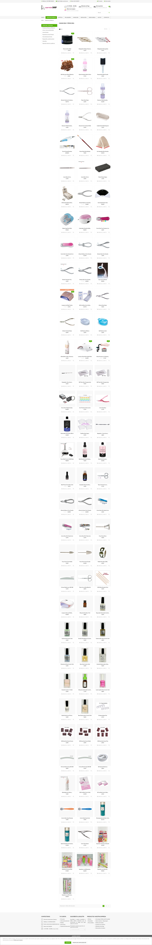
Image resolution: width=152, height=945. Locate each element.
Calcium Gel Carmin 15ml (67, 638)
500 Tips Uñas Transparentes (85, 382)
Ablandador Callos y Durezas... (67, 356)
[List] (61, 29)
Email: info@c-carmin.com (62, 1)
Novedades (90, 920)
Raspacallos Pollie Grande (102, 74)
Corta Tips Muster (85, 843)
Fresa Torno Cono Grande (85, 561)
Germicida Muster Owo (103, 202)
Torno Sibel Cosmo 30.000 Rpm (67, 459)
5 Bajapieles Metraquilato (102, 48)
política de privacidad (74, 927)
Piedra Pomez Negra (102, 177)
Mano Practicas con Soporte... (102, 356)
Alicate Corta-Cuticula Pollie (85, 125)
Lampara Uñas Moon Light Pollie (85, 356)
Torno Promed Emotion (67, 151)
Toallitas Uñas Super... (84, 433)
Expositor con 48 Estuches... (85, 869)
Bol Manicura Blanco (85, 330)
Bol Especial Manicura (102, 766)
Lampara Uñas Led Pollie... (67, 612)
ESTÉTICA (60, 17)
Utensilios (45, 41)
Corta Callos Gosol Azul (85, 818)
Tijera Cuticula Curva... (102, 484)
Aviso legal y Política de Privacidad (103, 919)
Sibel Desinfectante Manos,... (85, 459)
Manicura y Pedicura (48, 25)
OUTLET (99, 17)
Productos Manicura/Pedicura (49, 28)
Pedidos (62, 922)
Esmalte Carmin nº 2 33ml (67, 689)
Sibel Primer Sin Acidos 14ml (67, 484)
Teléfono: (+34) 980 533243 (48, 1)
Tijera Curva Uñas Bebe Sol (85, 587)
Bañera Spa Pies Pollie (67, 228)
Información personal (64, 920)
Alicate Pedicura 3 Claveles (85, 202)
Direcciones (62, 924)
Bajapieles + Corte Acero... (102, 433)
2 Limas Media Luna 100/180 (67, 587)
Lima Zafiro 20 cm (67, 177)
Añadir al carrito (67, 52)
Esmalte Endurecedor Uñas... (103, 664)
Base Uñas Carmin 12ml (85, 664)
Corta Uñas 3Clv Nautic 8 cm (103, 510)
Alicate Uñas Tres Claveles (102, 254)
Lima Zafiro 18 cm (85, 177)
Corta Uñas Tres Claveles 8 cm (67, 254)
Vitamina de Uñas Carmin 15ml (67, 664)
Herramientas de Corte (47, 36)
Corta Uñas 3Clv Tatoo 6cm (85, 536)
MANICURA (75, 17)
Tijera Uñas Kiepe (85, 100)
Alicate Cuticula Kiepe (67, 330)
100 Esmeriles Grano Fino (102, 741)
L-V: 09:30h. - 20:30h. (50, 928)
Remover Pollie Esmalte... (102, 100)
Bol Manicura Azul (103, 330)
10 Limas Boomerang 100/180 (67, 766)
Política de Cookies (99, 922)
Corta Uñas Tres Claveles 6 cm (102, 228)
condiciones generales (79, 925)
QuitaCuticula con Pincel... (67, 715)
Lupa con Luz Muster (102, 279)
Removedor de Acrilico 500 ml (67, 433)
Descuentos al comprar (100, 928)
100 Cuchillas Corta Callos (84, 792)
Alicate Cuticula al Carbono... (67, 100)
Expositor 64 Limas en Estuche (102, 843)
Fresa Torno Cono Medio (67, 561)
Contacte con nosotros (100, 924)
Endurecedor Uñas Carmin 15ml (102, 638)
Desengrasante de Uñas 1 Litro (102, 818)
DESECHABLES (92, 17)
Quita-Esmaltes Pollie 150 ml (85, 74)
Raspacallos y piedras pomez (48, 39)
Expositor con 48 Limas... (102, 869)
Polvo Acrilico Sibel (67, 48)
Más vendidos (91, 922)
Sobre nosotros (99, 920)
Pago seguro (105, 920)
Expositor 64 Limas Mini (67, 869)
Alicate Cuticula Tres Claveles (85, 510)
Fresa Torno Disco (102, 536)
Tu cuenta (63, 916)
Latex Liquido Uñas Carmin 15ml (103, 689)
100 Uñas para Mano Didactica (67, 74)
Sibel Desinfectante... (102, 459)
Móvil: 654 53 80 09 (75, 1)
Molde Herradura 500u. (103, 561)
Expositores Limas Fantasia (48, 34)
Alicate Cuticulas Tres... (67, 279)
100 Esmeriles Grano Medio (85, 741)
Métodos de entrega (100, 926)
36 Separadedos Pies (102, 715)
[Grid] (59, 29)
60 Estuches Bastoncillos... (67, 202)
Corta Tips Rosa (102, 407)
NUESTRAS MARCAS (51, 17)
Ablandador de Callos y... (67, 792)
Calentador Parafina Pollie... (85, 228)
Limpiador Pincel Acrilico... (85, 484)
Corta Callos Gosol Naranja (67, 818)
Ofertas (89, 919)
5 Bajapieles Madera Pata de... (85, 48)
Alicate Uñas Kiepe (103, 305)
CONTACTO (106, 17)
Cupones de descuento (65, 926)
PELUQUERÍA (68, 17)
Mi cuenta (62, 919)
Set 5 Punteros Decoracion (85, 407)
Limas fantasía (45, 32)
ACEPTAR (68, 942)
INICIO (42, 17)
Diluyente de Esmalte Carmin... (84, 689)
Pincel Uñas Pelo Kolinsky (84, 151)
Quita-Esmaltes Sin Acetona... (67, 843)
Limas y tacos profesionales (48, 30)
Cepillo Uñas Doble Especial (103, 125)
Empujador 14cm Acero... (67, 382)
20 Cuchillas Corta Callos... (102, 792)
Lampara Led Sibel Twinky (67, 305)
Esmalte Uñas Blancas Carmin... (84, 638)
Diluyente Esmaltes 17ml (85, 612)
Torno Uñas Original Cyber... (67, 407)
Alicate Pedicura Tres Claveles (85, 254)
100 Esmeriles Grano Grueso (67, 741)
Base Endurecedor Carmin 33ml (85, 715)
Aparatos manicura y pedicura (49, 43)
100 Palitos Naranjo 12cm (102, 587)
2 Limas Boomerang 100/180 (85, 766)
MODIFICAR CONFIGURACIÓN (79, 942)
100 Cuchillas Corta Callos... (85, 305)
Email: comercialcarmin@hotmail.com (51, 924)
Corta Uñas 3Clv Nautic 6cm (67, 536)
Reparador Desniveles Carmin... (102, 612)
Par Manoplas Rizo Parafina (102, 151)
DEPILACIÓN (83, 17)
